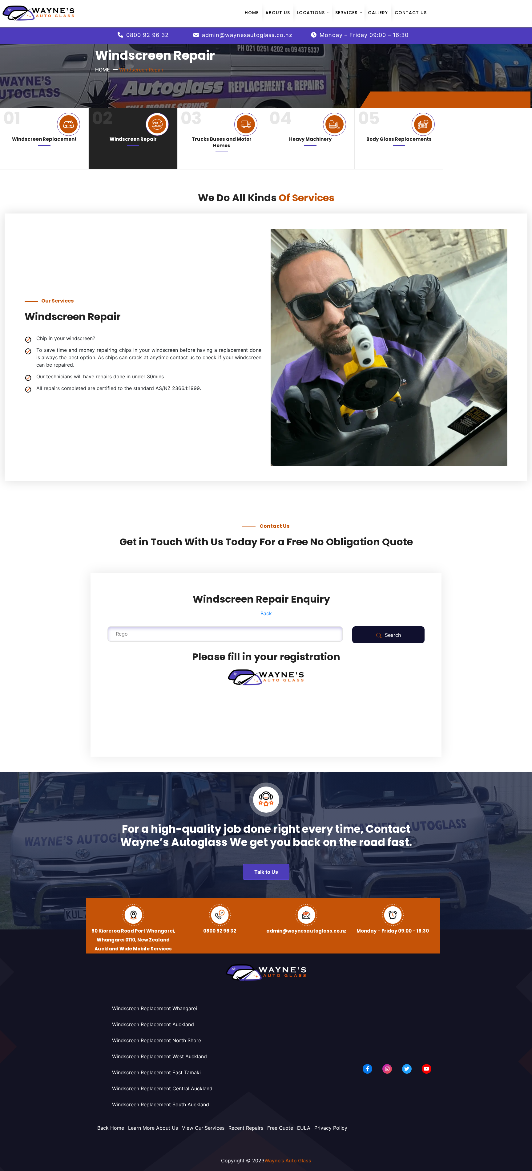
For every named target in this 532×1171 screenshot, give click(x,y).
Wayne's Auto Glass (287, 1160)
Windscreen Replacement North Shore (156, 1040)
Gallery (378, 13)
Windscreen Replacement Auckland (153, 1024)
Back (266, 613)
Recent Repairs (245, 1128)
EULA (303, 1128)
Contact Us (411, 13)
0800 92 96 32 (147, 35)
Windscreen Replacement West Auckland (159, 1056)
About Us (277, 13)
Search (392, 635)
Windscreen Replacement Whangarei (154, 1008)
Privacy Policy (330, 1128)
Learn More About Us (153, 1128)
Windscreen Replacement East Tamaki (156, 1072)
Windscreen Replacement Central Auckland (162, 1088)
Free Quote (280, 1128)
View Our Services (203, 1128)
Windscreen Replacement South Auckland (160, 1104)
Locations (311, 13)
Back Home (110, 1128)
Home (252, 13)
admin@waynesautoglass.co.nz (247, 35)
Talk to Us (266, 872)
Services (346, 13)
